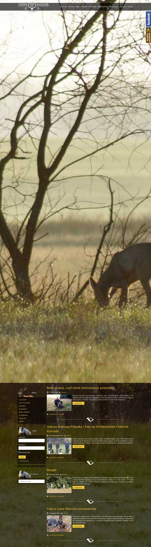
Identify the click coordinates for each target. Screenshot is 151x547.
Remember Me (25, 452)
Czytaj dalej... (78, 403)
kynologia (60, 414)
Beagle (52, 470)
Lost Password (24, 461)
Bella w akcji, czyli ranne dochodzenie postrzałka (80, 388)
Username (21, 437)
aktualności (53, 414)
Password (21, 445)
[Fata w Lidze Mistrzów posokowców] (59, 523)
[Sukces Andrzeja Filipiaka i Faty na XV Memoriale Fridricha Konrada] (59, 446)
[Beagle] (59, 485)
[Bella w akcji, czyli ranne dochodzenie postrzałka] (59, 402)
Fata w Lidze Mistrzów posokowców (71, 508)
